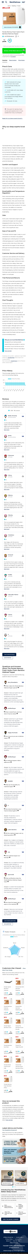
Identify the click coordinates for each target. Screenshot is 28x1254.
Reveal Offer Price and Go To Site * (15, 50)
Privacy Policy (9, 1239)
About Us (8, 1241)
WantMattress (21, 1245)
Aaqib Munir (14, 361)
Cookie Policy (19, 1237)
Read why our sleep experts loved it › (12, 118)
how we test (8, 351)
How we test (16, 1241)
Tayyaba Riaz (11, 357)
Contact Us (18, 1239)
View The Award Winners (10, 1219)
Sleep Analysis (12, 60)
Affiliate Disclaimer (8, 1237)
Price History (21, 60)
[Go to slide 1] (12, 1186)
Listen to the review (8, 27)
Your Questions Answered (9, 1130)
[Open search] (6, 2)
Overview (4, 60)
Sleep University (14, 1243)
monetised (13, 56)
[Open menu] (2, 2)
